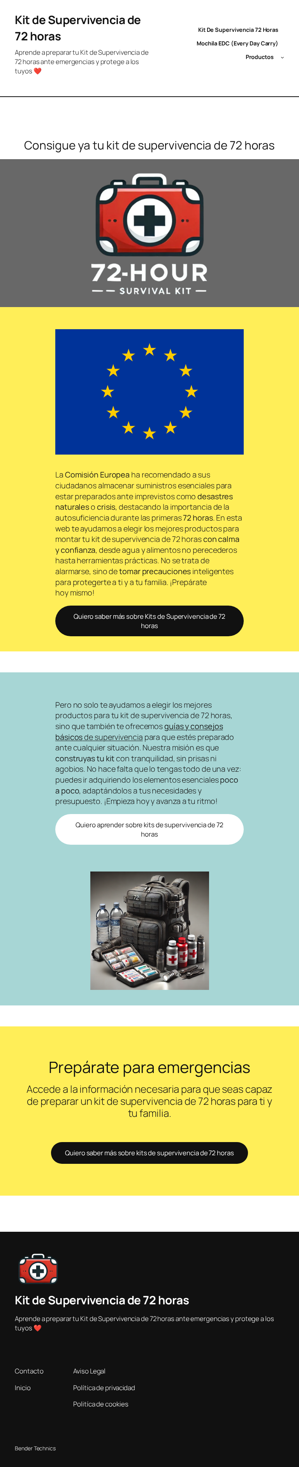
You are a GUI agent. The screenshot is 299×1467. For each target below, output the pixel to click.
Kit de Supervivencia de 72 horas (102, 1300)
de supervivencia (139, 731)
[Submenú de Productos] (282, 57)
